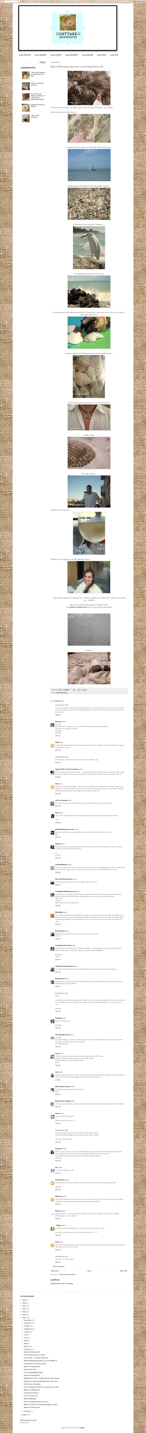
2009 (24, 1415)
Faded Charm (60, 1180)
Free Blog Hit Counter (24, 1422)
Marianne (58, 1196)
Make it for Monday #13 (32, 1366)
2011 (24, 1315)
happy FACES (55, 55)
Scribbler (58, 1018)
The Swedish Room (62, 1035)
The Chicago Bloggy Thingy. (33, 1372)
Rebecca (58, 721)
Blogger (82, 1428)
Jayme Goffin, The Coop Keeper (67, 769)
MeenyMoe (59, 912)
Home (89, 1271)
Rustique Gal (60, 978)
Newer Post (55, 1271)
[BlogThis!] (80, 690)
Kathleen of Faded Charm (78, 607)
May (26, 1340)
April (26, 1343)
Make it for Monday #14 (32, 1352)
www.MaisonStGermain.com (65, 891)
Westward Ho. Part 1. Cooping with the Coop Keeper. (42, 1378)
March (26, 1346)
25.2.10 (57, 1190)
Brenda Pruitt (60, 931)
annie (57, 1053)
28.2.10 (57, 1262)
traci (56, 1072)
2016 (24, 1300)
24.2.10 (57, 736)
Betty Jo (58, 1211)
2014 (24, 1306)
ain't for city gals (61, 800)
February (27, 1349)
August (26, 1332)
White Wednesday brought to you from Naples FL (40, 1360)
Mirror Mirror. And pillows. (32, 1384)
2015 (24, 1303)
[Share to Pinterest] (86, 690)
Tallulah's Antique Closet (64, 966)
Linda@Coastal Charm (63, 945)
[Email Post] (73, 690)
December (28, 1320)
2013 (24, 1309)
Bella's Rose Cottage (62, 1101)
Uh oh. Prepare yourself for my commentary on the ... (42, 1387)
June (26, 1338)
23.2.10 (57, 715)
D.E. (56, 1167)
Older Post (123, 1271)
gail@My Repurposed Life (64, 829)
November (28, 1323)
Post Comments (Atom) (68, 1274)
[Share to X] (82, 690)
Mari (56, 784)
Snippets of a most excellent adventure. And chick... (41, 1381)
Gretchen (58, 1149)
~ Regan (58, 1225)
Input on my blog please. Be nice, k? (36, 1401)
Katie (57, 1242)
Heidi (57, 742)
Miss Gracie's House (62, 1086)
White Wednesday (61, 692)
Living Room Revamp (31, 1393)
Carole (57, 1113)
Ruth (57, 813)
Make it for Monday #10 (32, 1407)
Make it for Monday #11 (32, 1390)
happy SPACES (25, 55)
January (27, 1411)
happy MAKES (40, 55)
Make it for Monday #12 (32, 1375)
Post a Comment (58, 1266)
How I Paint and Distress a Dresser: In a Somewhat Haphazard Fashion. (38, 96)
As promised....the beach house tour (36, 1358)
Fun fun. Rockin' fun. (31, 1396)
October (27, 1326)
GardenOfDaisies (61, 864)
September (28, 1329)
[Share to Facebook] (84, 690)
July (25, 1335)
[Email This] (78, 690)
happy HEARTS (71, 55)
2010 (24, 1317)
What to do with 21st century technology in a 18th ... (41, 1404)
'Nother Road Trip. (30, 1369)
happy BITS (101, 55)
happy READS (87, 55)
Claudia (58, 844)
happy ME (114, 55)
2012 (24, 1312)
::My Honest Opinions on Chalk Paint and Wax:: (38, 74)
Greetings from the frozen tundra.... (36, 1363)
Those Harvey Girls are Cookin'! (34, 1355)
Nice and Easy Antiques (64, 879)
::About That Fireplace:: (35, 116)
